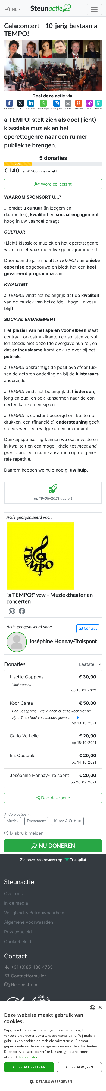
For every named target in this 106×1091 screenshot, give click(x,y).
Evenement (36, 821)
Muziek (12, 821)
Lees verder (28, 1057)
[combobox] (92, 1007)
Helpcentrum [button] (23, 984)
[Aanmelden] (7, 9)
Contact (90, 628)
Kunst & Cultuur (67, 821)
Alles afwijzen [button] (79, 1067)
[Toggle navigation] (94, 9)
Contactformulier (28, 976)
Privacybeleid (18, 931)
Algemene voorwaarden (28, 922)
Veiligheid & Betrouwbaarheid (34, 912)
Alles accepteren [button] (29, 1067)
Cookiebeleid (17, 941)
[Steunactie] (50, 8)
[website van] (13, 611)
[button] (9, 105)
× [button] (100, 1008)
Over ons (13, 893)
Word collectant (56, 184)
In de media (16, 903)
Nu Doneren (56, 846)
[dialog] (53, 1046)
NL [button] (15, 9)
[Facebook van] (23, 611)
